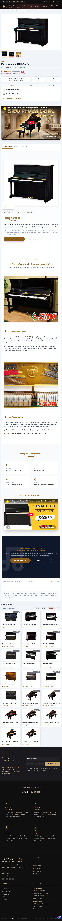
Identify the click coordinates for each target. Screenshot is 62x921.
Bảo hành (5, 897)
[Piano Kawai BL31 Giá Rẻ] (10, 636)
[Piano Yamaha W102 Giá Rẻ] (10, 676)
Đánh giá (25, 146)
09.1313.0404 (38, 909)
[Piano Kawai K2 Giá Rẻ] (51, 636)
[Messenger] (7, 876)
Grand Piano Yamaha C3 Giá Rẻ (51, 722)
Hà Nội (18, 1)
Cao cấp (37, 608)
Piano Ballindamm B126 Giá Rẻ (51, 624)
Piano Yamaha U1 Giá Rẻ (8, 624)
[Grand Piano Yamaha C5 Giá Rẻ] (31, 715)
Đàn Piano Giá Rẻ (19, 11)
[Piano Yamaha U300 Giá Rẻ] (10, 695)
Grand (30, 6)
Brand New (36, 874)
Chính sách (50, 85)
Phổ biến (43, 608)
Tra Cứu (53, 764)
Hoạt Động (57, 6)
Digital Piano (36, 868)
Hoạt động (6, 894)
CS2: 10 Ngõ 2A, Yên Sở (41, 893)
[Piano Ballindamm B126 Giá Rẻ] (51, 617)
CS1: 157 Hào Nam (39, 890)
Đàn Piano (11, 11)
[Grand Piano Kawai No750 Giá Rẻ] (31, 695)
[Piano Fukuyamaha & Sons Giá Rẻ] (10, 655)
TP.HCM (23, 1)
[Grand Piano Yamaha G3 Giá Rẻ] (31, 734)
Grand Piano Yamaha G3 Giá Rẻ (30, 741)
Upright (37, 6)
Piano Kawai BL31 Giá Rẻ (8, 643)
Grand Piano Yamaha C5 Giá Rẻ (30, 722)
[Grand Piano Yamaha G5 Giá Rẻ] (10, 734)
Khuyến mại (51, 608)
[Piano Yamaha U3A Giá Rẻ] (31, 617)
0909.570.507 (38, 898)
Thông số (17, 146)
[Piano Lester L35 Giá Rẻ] (31, 636)
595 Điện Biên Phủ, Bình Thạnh (42, 903)
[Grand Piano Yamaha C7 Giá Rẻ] (10, 715)
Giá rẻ (58, 608)
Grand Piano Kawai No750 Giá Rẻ (31, 703)
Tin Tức (52, 6)
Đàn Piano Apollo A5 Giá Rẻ (50, 684)
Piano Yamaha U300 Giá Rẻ (9, 703)
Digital (45, 6)
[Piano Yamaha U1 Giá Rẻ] (10, 617)
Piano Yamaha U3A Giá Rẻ (29, 624)
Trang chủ (4, 11)
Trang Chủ (23, 6)
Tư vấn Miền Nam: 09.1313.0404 (12, 98)
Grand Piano (36, 863)
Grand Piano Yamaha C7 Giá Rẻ (10, 722)
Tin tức (5, 888)
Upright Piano (37, 865)
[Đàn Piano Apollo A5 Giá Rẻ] (51, 676)
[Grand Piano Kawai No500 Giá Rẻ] (51, 695)
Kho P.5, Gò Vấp (38, 906)
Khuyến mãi (6, 891)
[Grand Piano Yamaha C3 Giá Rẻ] (51, 715)
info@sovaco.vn (8, 873)
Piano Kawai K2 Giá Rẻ (48, 643)
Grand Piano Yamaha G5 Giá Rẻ (10, 741)
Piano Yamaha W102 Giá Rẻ (9, 684)
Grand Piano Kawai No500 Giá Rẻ (51, 703)
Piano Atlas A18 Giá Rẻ (48, 663)
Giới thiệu (8, 146)
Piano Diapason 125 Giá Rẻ (29, 663)
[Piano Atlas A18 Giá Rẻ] (51, 655)
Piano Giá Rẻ (37, 871)
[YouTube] (11, 876)
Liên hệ (5, 899)
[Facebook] (3, 876)
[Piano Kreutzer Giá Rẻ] (31, 676)
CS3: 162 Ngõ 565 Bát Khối (41, 895)
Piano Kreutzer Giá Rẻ (28, 684)
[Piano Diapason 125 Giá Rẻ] (31, 655)
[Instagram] (14, 876)
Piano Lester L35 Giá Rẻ (28, 643)
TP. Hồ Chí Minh (11, 85)
